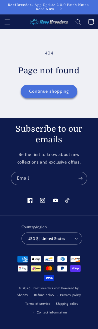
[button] (7, 22)
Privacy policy (70, 295)
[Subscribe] (80, 178)
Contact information (52, 312)
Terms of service (37, 304)
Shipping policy (67, 304)
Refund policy (44, 295)
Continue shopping (49, 91)
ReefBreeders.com (46, 288)
